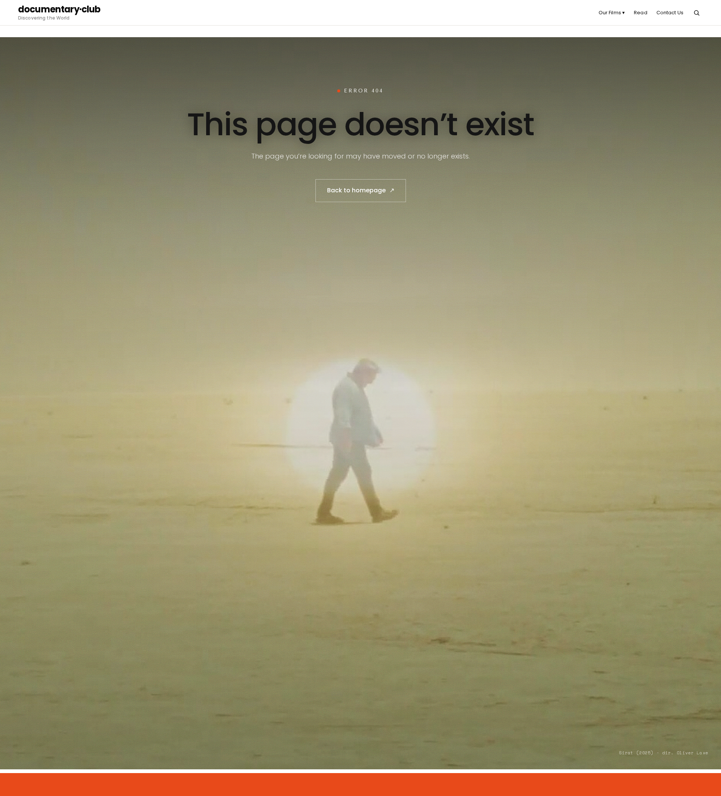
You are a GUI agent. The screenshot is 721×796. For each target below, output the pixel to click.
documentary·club (59, 9)
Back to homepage (360, 190)
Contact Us (669, 12)
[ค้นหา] (696, 13)
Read (640, 12)
